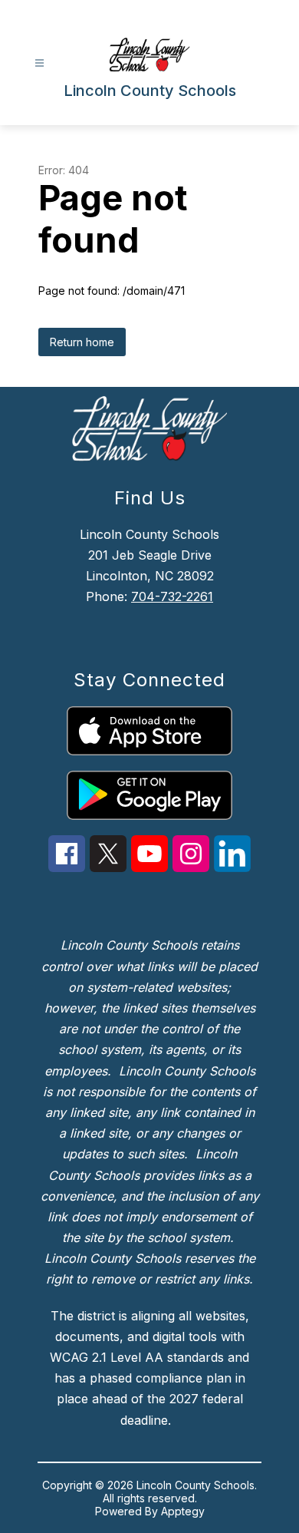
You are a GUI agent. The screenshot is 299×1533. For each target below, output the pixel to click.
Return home (82, 342)
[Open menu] (39, 63)
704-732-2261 (172, 596)
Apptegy (183, 1511)
